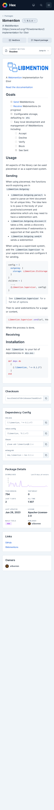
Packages (9, 16)
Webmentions (11, 547)
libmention (11, 20)
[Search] (41, 5)
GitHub (8, 542)
